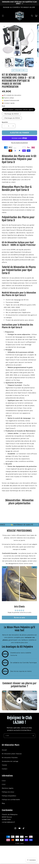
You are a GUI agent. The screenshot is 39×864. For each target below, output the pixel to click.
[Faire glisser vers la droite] (36, 62)
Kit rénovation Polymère (10, 757)
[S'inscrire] (33, 735)
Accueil (4, 750)
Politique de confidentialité (11, 799)
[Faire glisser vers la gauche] (2, 62)
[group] (19, 515)
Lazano (22, 843)
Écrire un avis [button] (19, 618)
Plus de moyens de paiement (19, 142)
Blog (3, 803)
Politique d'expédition (9, 796)
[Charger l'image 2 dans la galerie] (19, 62)
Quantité (5, 122)
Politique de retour (8, 792)
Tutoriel (4, 765)
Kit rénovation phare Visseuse (12, 754)
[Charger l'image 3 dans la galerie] (29, 62)
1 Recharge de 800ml (11, 114)
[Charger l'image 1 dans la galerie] (9, 62)
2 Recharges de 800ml (12, 118)
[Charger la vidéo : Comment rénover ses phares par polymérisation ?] (19, 700)
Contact (4, 769)
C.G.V (3, 784)
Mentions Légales (7, 788)
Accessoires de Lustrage (10, 761)
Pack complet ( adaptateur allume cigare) (18, 109)
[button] (3, 16)
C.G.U (4, 780)
